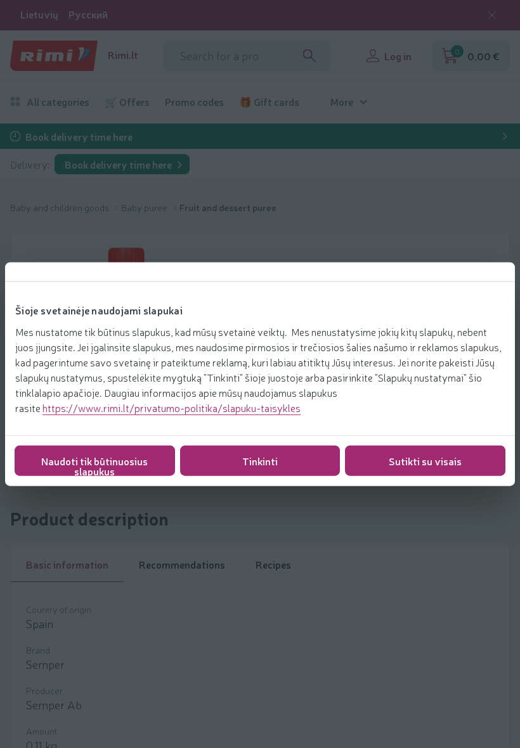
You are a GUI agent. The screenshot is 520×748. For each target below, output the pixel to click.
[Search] (309, 55)
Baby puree (145, 207)
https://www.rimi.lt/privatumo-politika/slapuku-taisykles (171, 407)
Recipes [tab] (273, 564)
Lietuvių (39, 14)
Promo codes (194, 101)
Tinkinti (260, 460)
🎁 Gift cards (269, 101)
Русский (88, 14)
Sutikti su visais (425, 460)
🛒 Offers (127, 101)
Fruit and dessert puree (227, 207)
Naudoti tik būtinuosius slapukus (94, 464)
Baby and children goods (60, 207)
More (341, 101)
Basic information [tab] (67, 564)
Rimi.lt (123, 54)
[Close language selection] (492, 15)
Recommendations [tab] (182, 564)
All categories (58, 101)
